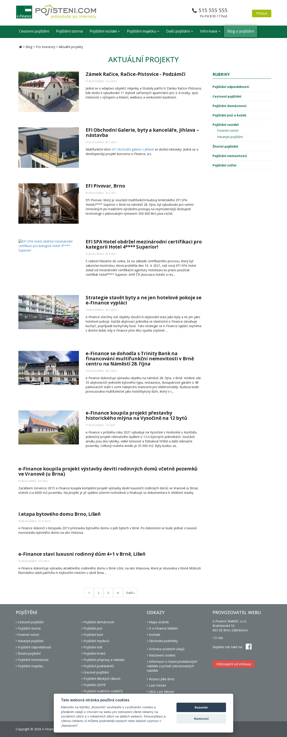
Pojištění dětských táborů (101, 678)
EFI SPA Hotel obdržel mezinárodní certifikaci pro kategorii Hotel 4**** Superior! (144, 244)
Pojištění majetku (142, 31)
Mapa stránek (158, 622)
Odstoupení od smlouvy (233, 664)
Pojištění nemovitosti (230, 156)
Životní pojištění (225, 146)
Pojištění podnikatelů (98, 666)
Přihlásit (261, 13)
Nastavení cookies (162, 655)
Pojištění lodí (92, 647)
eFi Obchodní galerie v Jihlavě (133, 149)
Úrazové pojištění (96, 672)
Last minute (157, 685)
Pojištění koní (93, 634)
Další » (130, 593)
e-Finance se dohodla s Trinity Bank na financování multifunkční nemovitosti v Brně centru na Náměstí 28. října (140, 358)
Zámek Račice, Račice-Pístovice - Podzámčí (135, 74)
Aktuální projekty (71, 47)
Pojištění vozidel (104, 31)
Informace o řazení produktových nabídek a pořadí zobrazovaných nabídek (172, 666)
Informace (209, 31)
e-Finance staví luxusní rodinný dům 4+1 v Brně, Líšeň (82, 554)
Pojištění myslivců (96, 641)
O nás (218, 638)
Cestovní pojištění (34, 31)
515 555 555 (213, 10)
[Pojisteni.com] (56, 11)
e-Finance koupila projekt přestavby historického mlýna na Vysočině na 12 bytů (136, 415)
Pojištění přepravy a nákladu (103, 660)
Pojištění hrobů (94, 653)
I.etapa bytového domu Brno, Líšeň (59, 514)
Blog (29, 47)
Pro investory (45, 47)
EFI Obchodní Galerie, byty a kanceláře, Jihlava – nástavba (142, 132)
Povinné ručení (227, 130)
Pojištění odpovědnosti (231, 87)
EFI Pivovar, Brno (105, 186)
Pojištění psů (92, 628)
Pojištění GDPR (94, 685)
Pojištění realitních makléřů (103, 691)
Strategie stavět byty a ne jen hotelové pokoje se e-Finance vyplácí (144, 300)
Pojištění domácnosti (229, 106)
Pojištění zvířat (225, 165)
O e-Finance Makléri (163, 628)
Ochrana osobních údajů (166, 649)
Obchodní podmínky (163, 641)
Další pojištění (178, 31)
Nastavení (201, 718)
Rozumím (201, 707)
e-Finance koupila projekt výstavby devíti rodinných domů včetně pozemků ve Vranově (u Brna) (108, 471)
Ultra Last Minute (161, 691)
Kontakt (154, 634)
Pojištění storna (69, 31)
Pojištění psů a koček (229, 115)
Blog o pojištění (240, 31)
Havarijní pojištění (230, 137)
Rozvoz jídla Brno (161, 679)
